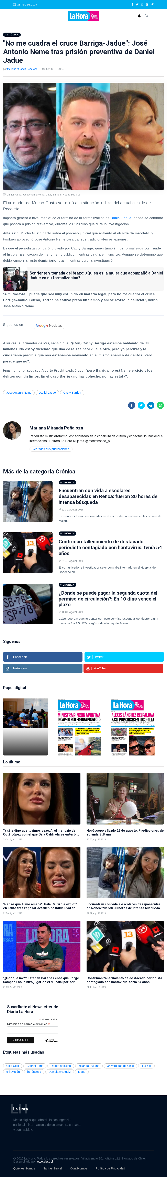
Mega (81, 1071)
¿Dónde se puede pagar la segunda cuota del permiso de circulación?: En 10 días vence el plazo (108, 599)
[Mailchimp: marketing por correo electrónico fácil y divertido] (51, 1043)
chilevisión (13, 1071)
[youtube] (147, 4)
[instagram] (142, 4)
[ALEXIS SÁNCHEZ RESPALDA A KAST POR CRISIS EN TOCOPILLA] (133, 726)
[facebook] (132, 4)
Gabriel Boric (34, 1065)
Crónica (65, 471)
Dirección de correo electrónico (28, 1024)
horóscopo (34, 1071)
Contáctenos (78, 1168)
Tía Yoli (146, 1065)
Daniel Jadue (121, 218)
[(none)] (12, 430)
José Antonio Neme (18, 392)
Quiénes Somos (24, 1168)
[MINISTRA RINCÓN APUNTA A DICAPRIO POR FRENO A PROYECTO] (79, 726)
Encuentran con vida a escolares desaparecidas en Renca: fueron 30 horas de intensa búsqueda (108, 496)
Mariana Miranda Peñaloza (22, 69)
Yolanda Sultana (88, 1065)
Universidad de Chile (120, 1065)
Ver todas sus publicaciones (51, 449)
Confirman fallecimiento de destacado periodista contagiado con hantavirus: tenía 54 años (110, 547)
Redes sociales (61, 1065)
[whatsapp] (160, 405)
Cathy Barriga (72, 392)
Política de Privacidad (110, 1168)
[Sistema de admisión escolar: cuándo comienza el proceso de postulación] (25, 726)
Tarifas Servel (52, 1168)
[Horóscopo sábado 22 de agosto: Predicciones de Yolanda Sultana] (125, 798)
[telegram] (152, 4)
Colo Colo (12, 1065)
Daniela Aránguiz (60, 1071)
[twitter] (137, 4)
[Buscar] (147, 16)
